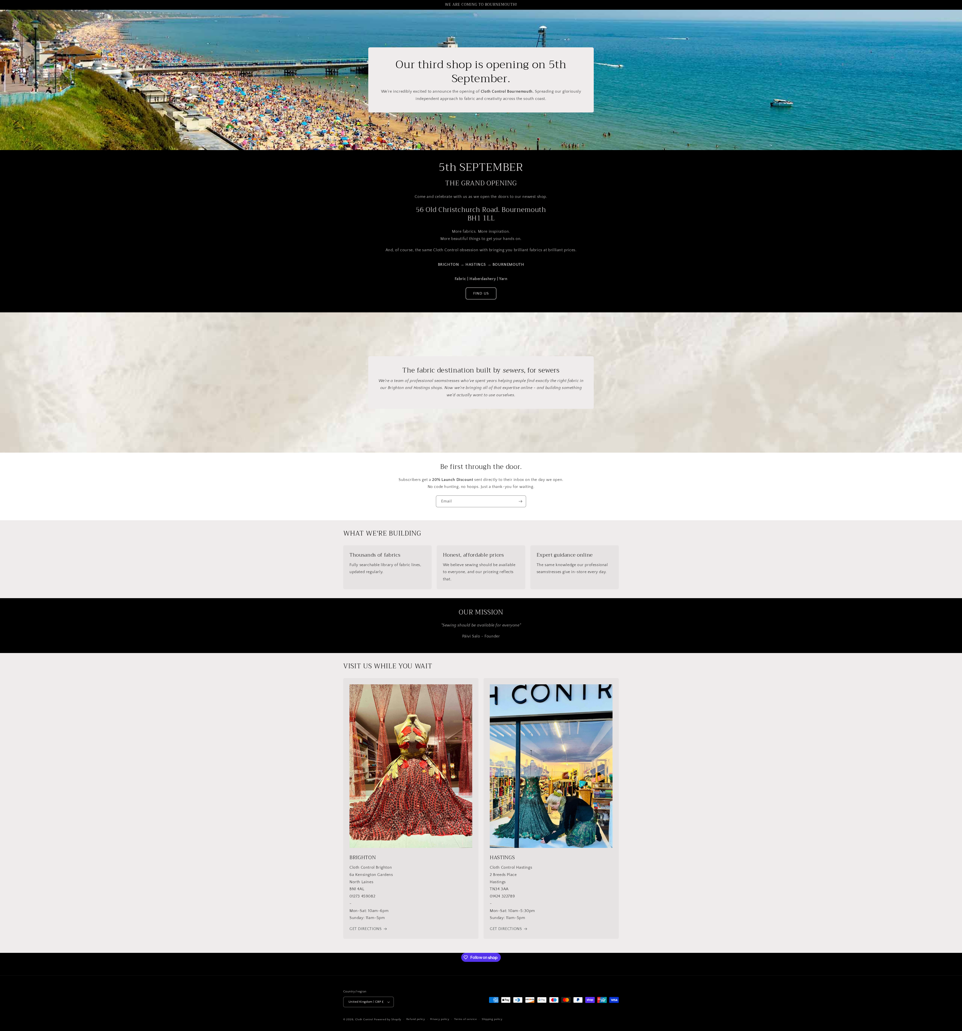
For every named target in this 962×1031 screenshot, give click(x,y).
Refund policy (415, 1019)
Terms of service (465, 1019)
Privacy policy (439, 1019)
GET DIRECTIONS (365, 929)
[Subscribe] (520, 501)
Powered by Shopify (387, 1019)
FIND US (481, 293)
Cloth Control (364, 1019)
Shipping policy (492, 1019)
